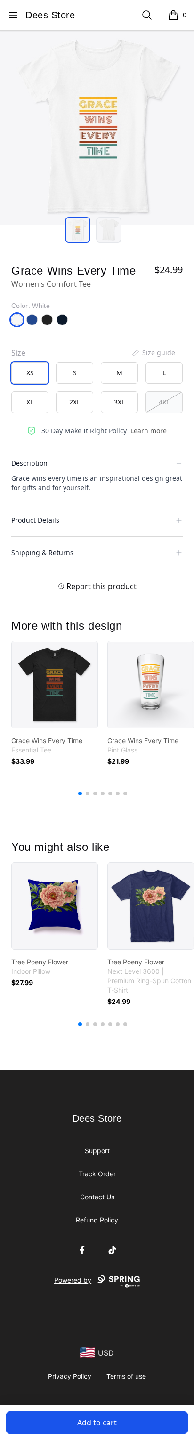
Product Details (35, 520)
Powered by (72, 1280)
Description (29, 463)
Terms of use (126, 1376)
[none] (153, 352)
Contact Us (97, 1197)
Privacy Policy (69, 1376)
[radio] (29, 373)
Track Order (97, 1174)
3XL (119, 401)
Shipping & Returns (42, 552)
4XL (164, 401)
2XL (74, 401)
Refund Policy (97, 1220)
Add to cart (97, 1422)
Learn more (148, 430)
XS (30, 372)
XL (29, 401)
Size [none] (18, 353)
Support (97, 1151)
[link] (54, 684)
